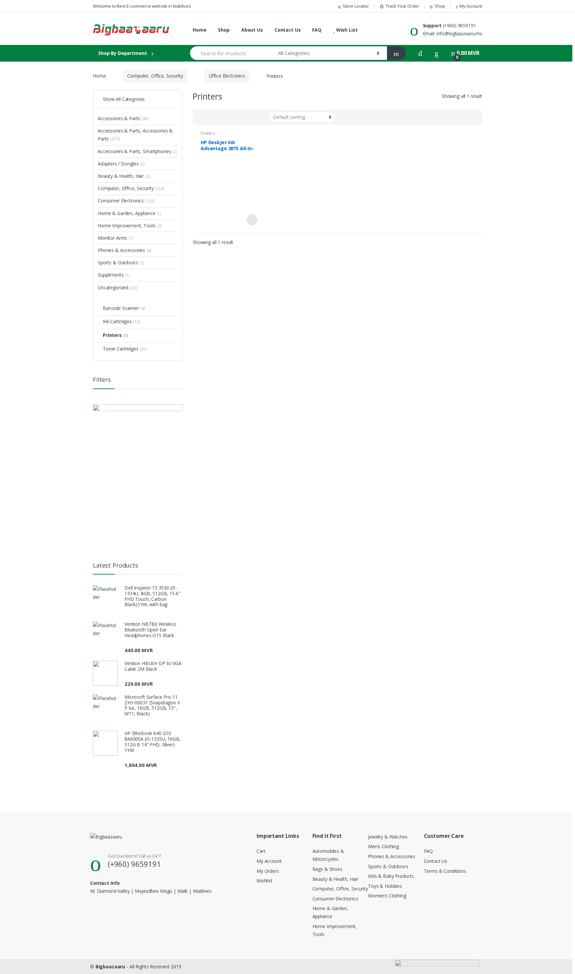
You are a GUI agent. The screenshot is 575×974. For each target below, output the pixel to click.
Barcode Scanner (124, 308)
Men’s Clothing (383, 846)
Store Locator (356, 6)
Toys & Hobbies (385, 886)
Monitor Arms (115, 238)
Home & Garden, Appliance (129, 213)
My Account (471, 6)
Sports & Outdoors (121, 262)
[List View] (221, 117)
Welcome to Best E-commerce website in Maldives (142, 6)
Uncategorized (117, 287)
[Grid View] (201, 117)
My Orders (268, 871)
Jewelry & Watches (388, 837)
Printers (208, 133)
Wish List (346, 30)
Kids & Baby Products (391, 876)
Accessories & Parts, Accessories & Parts (135, 134)
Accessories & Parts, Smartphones (137, 151)
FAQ (316, 30)
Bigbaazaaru (110, 966)
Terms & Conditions (445, 871)
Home (199, 30)
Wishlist (265, 880)
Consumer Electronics (126, 200)
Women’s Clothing (387, 895)
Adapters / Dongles (121, 163)
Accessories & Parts (123, 118)
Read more (251, 219)
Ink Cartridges (121, 321)
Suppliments (114, 275)
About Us (252, 30)
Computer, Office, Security (155, 76)
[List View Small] (230, 117)
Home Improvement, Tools (130, 225)
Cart (261, 851)
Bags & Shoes (327, 869)
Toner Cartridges (125, 349)
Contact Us (288, 30)
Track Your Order (402, 6)
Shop (440, 6)
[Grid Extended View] (211, 117)
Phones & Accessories (124, 250)
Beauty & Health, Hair (124, 176)
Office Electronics (227, 76)
